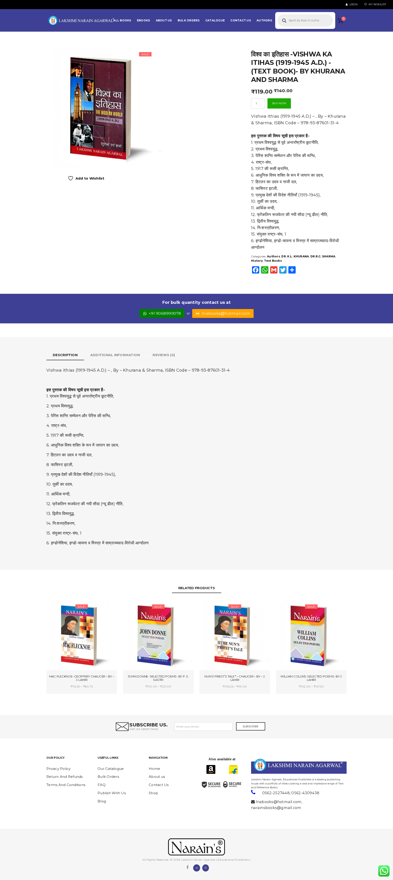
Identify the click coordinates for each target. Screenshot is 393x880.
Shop (153, 793)
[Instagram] (205, 867)
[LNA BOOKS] (81, 20)
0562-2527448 (276, 793)
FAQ (102, 785)
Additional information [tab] (115, 355)
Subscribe (251, 726)
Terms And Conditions (65, 785)
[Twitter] (196, 867)
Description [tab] (65, 355)
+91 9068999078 (165, 313)
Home (154, 768)
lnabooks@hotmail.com (226, 313)
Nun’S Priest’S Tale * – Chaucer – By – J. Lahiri (234, 678)
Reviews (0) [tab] (164, 355)
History (257, 260)
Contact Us (159, 785)
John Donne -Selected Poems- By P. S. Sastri (158, 678)
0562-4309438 (305, 793)
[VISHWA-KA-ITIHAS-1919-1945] (105, 107)
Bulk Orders (108, 776)
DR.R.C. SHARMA (322, 256)
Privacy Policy (58, 768)
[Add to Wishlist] (65, 607)
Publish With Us (112, 793)
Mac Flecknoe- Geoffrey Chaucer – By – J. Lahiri (81, 678)
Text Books (273, 260)
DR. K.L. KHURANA (295, 256)
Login (353, 4)
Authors (273, 256)
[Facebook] (187, 867)
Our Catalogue (111, 768)
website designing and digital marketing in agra (258, 776)
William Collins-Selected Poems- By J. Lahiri (311, 678)
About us (157, 776)
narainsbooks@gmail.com (276, 807)
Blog (102, 801)
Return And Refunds (64, 776)
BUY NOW (279, 103)
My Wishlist (377, 4)
